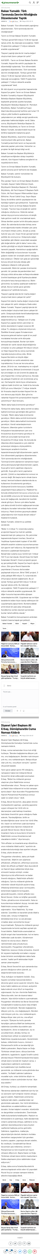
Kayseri (24, 623)
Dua (11, 1180)
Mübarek (32, 1180)
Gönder (7, 711)
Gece (24, 1180)
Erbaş (17, 1180)
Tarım (4, 628)
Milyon (32, 623)
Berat (4, 1180)
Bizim (17, 623)
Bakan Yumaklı (7, 623)
